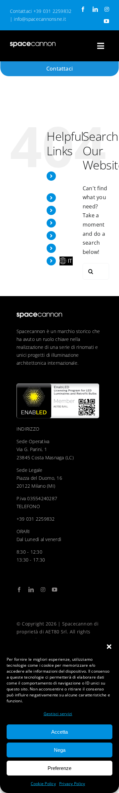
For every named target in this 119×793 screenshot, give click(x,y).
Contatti (70, 248)
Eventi (67, 210)
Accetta (59, 732)
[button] (109, 646)
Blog (65, 235)
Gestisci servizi (58, 714)
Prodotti (70, 223)
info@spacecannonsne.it (40, 19)
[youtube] (106, 21)
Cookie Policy (43, 783)
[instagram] (106, 9)
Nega (59, 750)
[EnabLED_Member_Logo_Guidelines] (58, 386)
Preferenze (59, 768)
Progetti (70, 197)
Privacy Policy (72, 783)
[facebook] (83, 9)
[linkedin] (95, 9)
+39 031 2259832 (52, 11)
